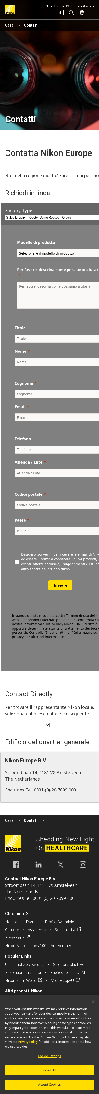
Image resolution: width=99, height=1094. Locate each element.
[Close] (93, 1002)
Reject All (49, 1070)
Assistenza (37, 929)
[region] (49, 1044)
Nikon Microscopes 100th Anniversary (38, 945)
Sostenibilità (65, 929)
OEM (80, 972)
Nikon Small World (20, 980)
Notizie (11, 921)
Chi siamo (14, 913)
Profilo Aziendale (59, 921)
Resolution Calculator (23, 972)
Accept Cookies (49, 1084)
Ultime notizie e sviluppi (24, 964)
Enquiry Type (18, 210)
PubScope (59, 972)
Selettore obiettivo (69, 964)
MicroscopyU (62, 980)
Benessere (14, 937)
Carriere (12, 929)
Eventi (31, 921)
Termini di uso (77, 615)
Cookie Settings (49, 1056)
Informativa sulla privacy (43, 624)
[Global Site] (81, 12)
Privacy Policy (28, 1041)
